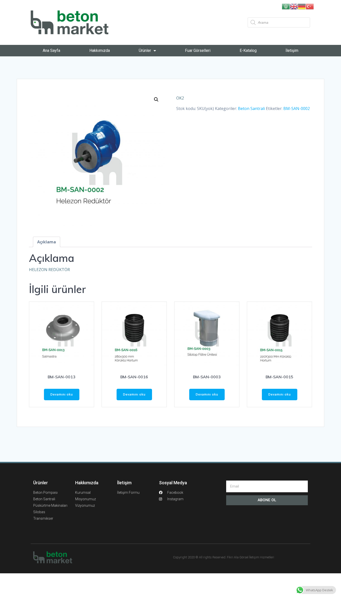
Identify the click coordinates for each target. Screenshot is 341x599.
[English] (294, 6)
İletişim (292, 50)
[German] (302, 6)
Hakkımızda (99, 50)
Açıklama (46, 242)
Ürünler (145, 50)
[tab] (46, 242)
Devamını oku (61, 394)
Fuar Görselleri (197, 50)
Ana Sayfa (51, 50)
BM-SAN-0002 (296, 108)
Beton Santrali (251, 108)
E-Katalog (248, 50)
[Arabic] (286, 6)
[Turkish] (310, 6)
